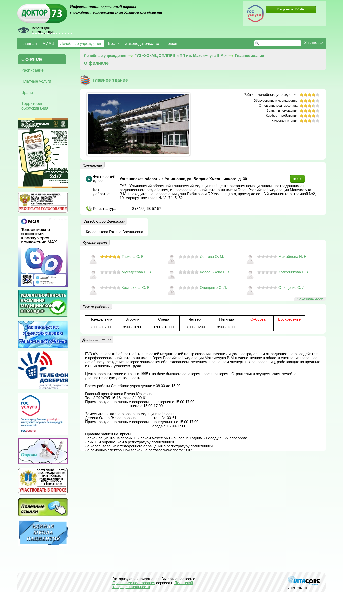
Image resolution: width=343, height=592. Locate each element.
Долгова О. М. (212, 257)
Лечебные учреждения (81, 43)
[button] (291, 9)
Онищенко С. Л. (213, 288)
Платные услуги (36, 81)
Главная (29, 43)
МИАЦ (48, 43)
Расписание (32, 70)
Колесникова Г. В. (215, 272)
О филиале (31, 59)
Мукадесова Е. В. (137, 272)
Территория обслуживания (34, 105)
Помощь (172, 43)
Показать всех (310, 299)
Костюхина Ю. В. (136, 288)
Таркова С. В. (133, 257)
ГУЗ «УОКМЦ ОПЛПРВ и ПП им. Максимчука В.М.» (180, 56)
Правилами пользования (133, 583)
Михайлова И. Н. (293, 257)
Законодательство (142, 43)
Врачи (114, 43)
